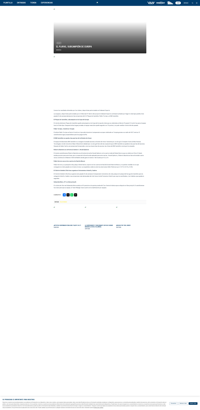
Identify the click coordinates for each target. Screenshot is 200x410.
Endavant (59, 43)
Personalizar (173, 403)
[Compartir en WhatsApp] (71, 194)
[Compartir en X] (68, 194)
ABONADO (186, 3)
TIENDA (33, 3)
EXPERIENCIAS (47, 3)
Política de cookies (98, 407)
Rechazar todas (183, 403)
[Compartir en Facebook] (64, 194)
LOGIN (178, 3)
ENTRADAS (21, 3)
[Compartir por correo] (75, 194)
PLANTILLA (7, 3)
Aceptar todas (193, 403)
